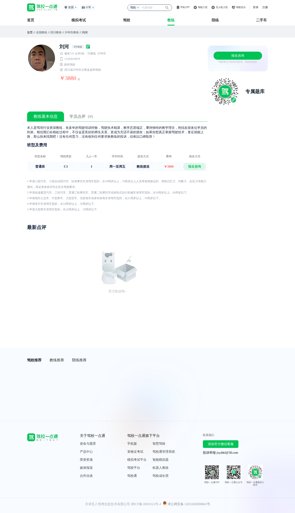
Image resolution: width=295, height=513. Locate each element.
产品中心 (86, 451)
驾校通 (132, 475)
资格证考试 (135, 451)
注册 (265, 7)
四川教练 (56, 32)
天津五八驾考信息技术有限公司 (107, 504)
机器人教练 (161, 467)
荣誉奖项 (86, 459)
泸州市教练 (72, 32)
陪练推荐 (79, 360)
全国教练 (41, 32)
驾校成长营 (161, 475)
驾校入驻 (203, 7)
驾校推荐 (34, 360)
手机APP (185, 7)
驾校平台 (133, 467)
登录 (255, 7)
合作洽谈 (86, 475)
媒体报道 (86, 467)
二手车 (261, 20)
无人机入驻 (222, 7)
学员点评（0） (82, 116)
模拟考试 (78, 20)
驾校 (126, 20)
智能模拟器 (161, 459)
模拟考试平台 (136, 459)
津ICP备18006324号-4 (146, 504)
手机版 (132, 443)
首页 (30, 20)
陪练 (215, 20)
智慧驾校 (159, 443)
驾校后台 (241, 7)
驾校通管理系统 (164, 451)
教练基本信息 (46, 116)
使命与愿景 (88, 443)
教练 (171, 20)
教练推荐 (57, 360)
